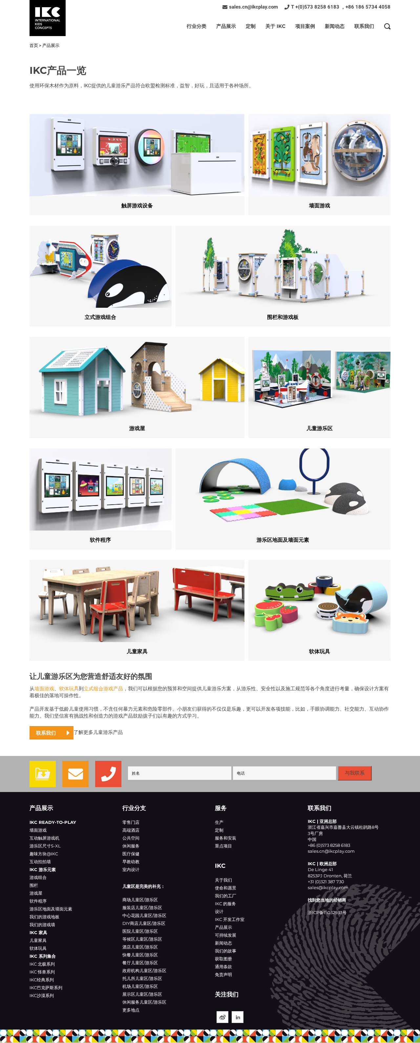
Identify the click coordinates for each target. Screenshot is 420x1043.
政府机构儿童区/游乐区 (144, 970)
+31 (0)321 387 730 (326, 881)
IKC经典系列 (42, 979)
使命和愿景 (225, 887)
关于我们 (223, 880)
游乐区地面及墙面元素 (283, 496)
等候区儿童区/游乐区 (142, 939)
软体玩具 (319, 607)
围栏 (34, 885)
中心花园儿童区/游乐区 (144, 915)
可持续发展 (225, 935)
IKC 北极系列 (42, 964)
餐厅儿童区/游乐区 (140, 962)
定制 (251, 26)
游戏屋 (137, 384)
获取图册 (223, 958)
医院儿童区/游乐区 (140, 931)
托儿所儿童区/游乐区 (142, 978)
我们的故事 (225, 950)
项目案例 (305, 26)
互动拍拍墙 (40, 861)
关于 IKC (275, 26)
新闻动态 (335, 26)
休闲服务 (130, 845)
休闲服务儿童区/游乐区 (144, 1002)
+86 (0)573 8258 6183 (329, 845)
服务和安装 (225, 838)
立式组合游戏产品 (103, 689)
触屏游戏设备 (137, 161)
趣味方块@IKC (44, 853)
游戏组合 (38, 877)
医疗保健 (130, 853)
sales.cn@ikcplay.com (253, 7)
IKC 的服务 (225, 903)
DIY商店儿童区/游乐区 (143, 923)
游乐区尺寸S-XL (45, 845)
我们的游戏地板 (44, 916)
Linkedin (237, 1017)
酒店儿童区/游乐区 (140, 946)
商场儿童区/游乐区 (140, 899)
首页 (34, 45)
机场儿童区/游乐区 (140, 986)
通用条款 (223, 966)
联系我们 (364, 26)
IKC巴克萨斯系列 (46, 987)
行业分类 (196, 26)
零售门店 (130, 822)
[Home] (48, 18)
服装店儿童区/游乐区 (142, 907)
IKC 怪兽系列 (42, 971)
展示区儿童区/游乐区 (142, 994)
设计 (219, 911)
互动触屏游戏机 (44, 838)
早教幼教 (130, 861)
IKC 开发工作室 (229, 919)
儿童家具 (137, 607)
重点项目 (223, 845)
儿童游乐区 (319, 384)
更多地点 (130, 1009)
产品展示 (226, 26)
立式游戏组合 (101, 273)
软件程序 (101, 496)
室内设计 (130, 869)
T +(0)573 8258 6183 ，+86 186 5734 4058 (340, 7)
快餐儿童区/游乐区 (140, 954)
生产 (219, 822)
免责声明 (223, 974)
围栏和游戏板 (283, 273)
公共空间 (130, 838)
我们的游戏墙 (42, 924)
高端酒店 (130, 830)
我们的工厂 (225, 895)
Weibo (222, 1017)
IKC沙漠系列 (42, 995)
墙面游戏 (319, 161)
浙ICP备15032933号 (327, 912)
